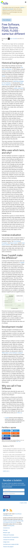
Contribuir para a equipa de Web (11, 544)
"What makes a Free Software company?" (12, 353)
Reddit (15, 433)
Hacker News (6, 433)
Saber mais (6, 471)
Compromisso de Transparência (10, 537)
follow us (19, 412)
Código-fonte (6, 542)
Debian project (14, 243)
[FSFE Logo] (4, 3)
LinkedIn (6, 435)
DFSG (3, 76)
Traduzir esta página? (8, 546)
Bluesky (15, 430)
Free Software (6, 20)
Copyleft (22, 262)
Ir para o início (23, 502)
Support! (6, 438)
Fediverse (7, 430)
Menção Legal (6, 532)
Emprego (5, 530)
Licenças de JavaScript (8, 539)
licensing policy (10, 525)
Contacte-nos (6, 528)
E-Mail (15, 435)
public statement (18, 88)
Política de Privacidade (8, 535)
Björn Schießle (13, 38)
